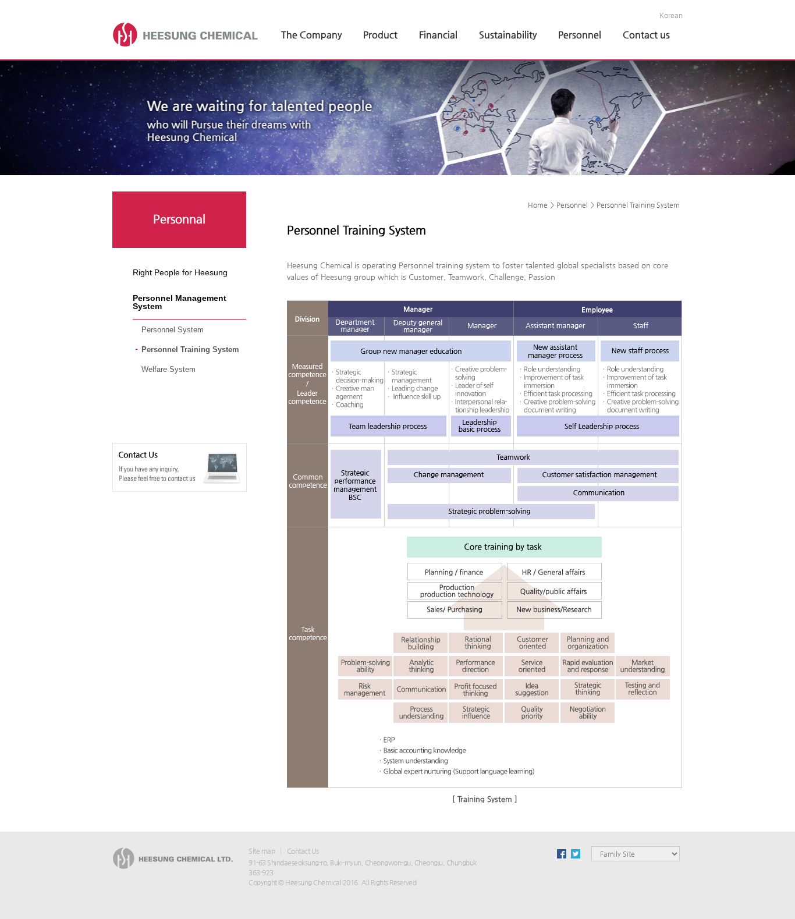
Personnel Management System (179, 302)
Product (380, 34)
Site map (262, 851)
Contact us (646, 34)
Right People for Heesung (180, 272)
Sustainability (508, 34)
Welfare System (168, 369)
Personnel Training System (190, 349)
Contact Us (303, 851)
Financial (438, 34)
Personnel (579, 34)
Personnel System (172, 329)
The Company (311, 34)
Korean (671, 15)
